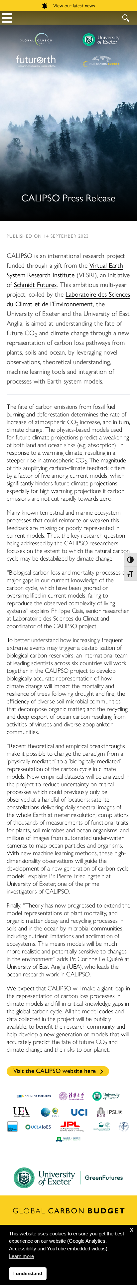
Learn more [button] (21, 1256)
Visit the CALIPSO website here (54, 1071)
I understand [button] (27, 1273)
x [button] (132, 1229)
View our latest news (74, 5)
